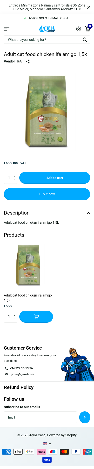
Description (17, 213)
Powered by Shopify (62, 435)
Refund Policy (19, 387)
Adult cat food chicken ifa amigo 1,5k (28, 297)
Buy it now (47, 194)
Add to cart (55, 178)
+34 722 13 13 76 (21, 368)
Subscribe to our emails (22, 407)
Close (88, 7)
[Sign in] (78, 29)
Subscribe (84, 417)
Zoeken (85, 39)
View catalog (6, 28)
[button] (15, 173)
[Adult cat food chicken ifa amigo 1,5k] (28, 265)
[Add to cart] (36, 317)
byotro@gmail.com (22, 374)
